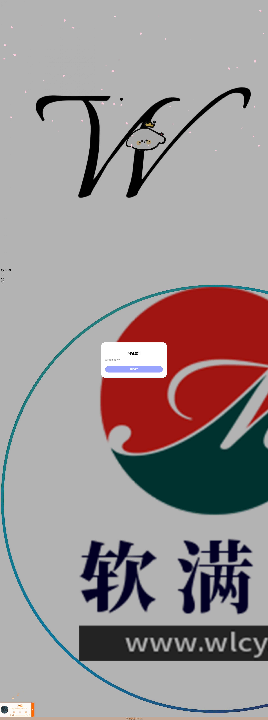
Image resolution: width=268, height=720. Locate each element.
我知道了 (134, 369)
